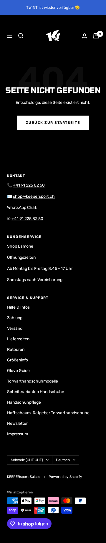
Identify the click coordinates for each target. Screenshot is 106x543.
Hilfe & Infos (18, 307)
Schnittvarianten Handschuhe (35, 391)
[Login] (84, 35)
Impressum (17, 434)
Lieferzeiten (18, 338)
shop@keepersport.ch (34, 196)
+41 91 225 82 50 (29, 185)
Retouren (15, 349)
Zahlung (14, 317)
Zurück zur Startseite (53, 123)
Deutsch (63, 460)
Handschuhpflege (24, 402)
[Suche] (21, 35)
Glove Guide (18, 370)
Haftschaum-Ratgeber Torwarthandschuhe (48, 412)
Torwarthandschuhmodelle (32, 381)
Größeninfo (17, 360)
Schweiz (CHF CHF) (27, 460)
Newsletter (17, 423)
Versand (14, 328)
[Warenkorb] (96, 35)
